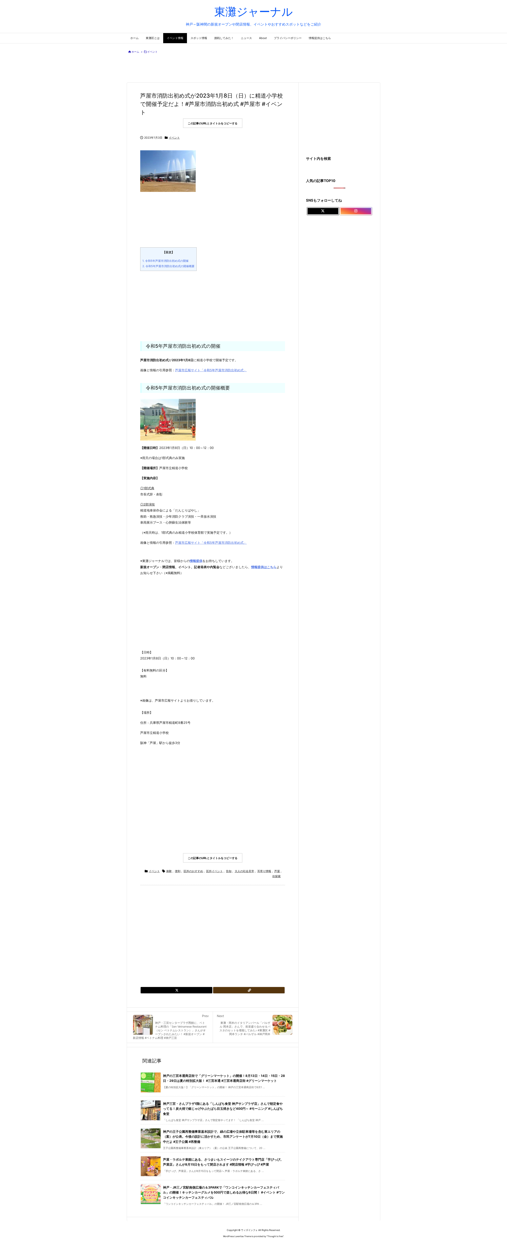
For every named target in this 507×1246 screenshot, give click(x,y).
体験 (169, 871)
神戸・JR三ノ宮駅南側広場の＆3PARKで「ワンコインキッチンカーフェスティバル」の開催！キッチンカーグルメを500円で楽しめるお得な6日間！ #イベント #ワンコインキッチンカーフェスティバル (224, 1192)
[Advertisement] (253, 69)
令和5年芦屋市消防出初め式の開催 (165, 260)
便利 (177, 871)
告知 (229, 871)
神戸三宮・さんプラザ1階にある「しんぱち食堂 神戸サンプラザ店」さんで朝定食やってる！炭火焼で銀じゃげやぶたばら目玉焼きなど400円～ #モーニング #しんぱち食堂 (223, 1109)
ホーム (135, 51)
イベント (152, 51)
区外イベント (214, 871)
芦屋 (277, 871)
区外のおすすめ (193, 871)
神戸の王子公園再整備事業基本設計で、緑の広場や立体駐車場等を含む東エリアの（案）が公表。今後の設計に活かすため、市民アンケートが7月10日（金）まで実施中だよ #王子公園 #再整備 (223, 1137)
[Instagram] (356, 211)
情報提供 (196, 561)
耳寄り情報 (264, 871)
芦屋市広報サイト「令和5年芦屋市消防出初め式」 (211, 370)
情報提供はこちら (263, 567)
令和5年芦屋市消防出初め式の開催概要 (168, 266)
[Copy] (249, 990)
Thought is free (275, 1236)
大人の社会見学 (244, 871)
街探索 (276, 876)
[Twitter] (176, 990)
